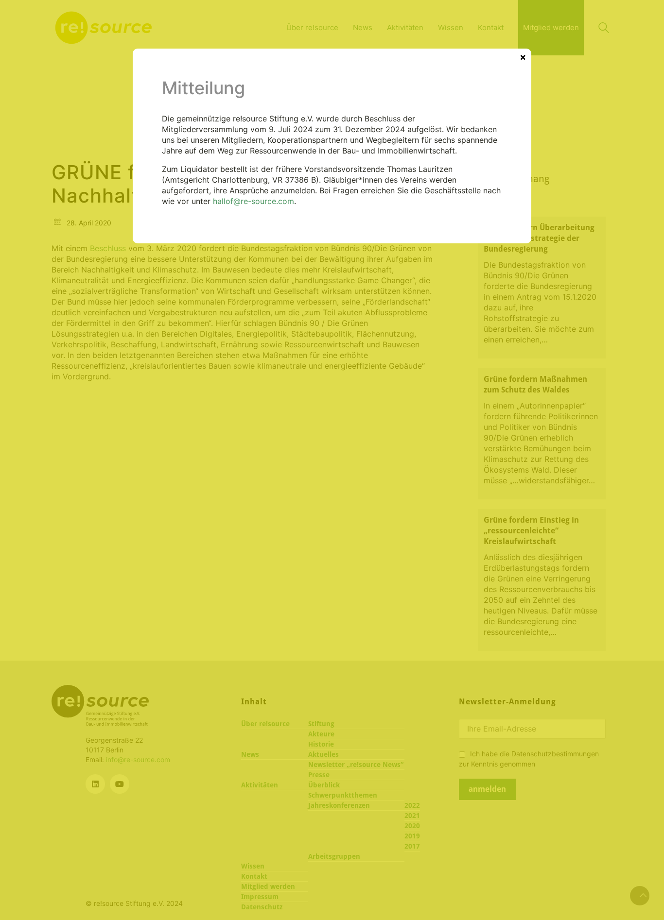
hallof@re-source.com (253, 201)
